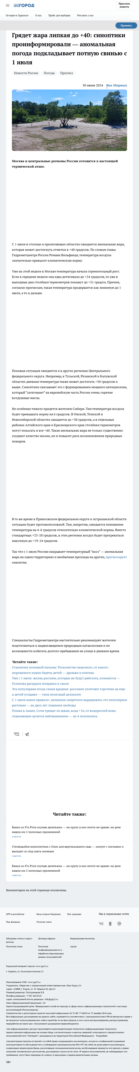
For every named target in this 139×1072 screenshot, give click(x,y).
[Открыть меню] (7, 5)
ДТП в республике (15, 914)
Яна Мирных (116, 85)
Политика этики (14, 946)
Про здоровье (74, 914)
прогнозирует (116, 557)
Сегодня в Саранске (17, 15)
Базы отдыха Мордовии (49, 914)
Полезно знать (44, 921)
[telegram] (28, 734)
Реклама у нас (85, 15)
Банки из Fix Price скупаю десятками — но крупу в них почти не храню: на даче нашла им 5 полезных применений (66, 831)
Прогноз (66, 73)
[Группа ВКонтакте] (101, 923)
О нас (38, 15)
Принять (126, 25)
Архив (73, 946)
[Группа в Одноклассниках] (110, 923)
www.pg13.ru (41, 966)
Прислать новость (124, 5)
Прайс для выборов (59, 15)
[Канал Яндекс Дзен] (119, 923)
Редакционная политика (82, 938)
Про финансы (13, 921)
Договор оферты (46, 938)
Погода (49, 73)
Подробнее (101, 1035)
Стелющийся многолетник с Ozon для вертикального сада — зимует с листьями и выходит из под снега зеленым (68, 851)
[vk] (17, 734)
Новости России (26, 73)
